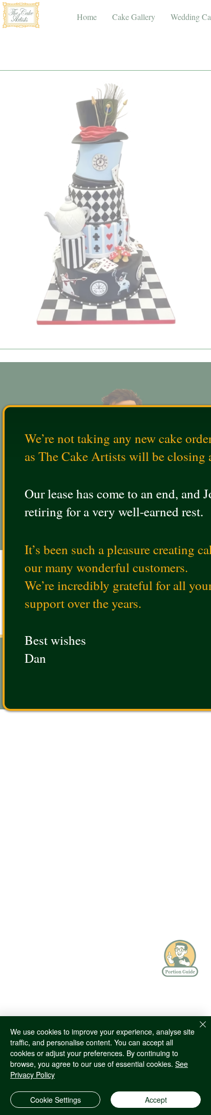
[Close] (196, 1030)
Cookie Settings (55, 1100)
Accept (156, 1100)
